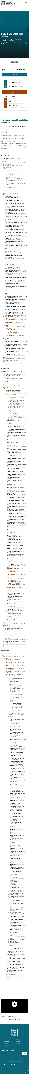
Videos (5, 1043)
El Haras (18, 1039)
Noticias (18, 1041)
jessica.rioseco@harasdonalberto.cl (14, 1061)
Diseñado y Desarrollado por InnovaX (14, 1072)
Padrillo (6, 18)
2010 (3, 70)
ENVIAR (24, 1053)
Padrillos (18, 1043)
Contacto (6, 1045)
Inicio (2, 18)
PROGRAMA (6, 1041)
